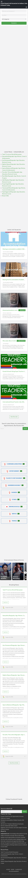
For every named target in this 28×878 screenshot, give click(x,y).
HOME (8, 869)
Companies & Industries (14, 464)
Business (14, 492)
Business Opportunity (7, 312)
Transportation (6, 343)
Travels (14, 520)
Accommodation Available (8, 251)
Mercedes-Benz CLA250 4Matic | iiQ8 (13, 341)
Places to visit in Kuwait (14, 478)
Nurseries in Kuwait (14, 485)
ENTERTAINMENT (14, 871)
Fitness (14, 499)
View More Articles (14, 763)
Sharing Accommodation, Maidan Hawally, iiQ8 (12, 820)
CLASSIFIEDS (18, 869)
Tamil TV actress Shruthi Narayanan (12, 154)
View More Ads (14, 416)
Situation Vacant (11, 374)
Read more (6, 603)
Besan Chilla (5, 195)
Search (14, 23)
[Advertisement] (14, 89)
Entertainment (14, 471)
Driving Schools (14, 506)
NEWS (12, 869)
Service (14, 513)
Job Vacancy (5, 374)
